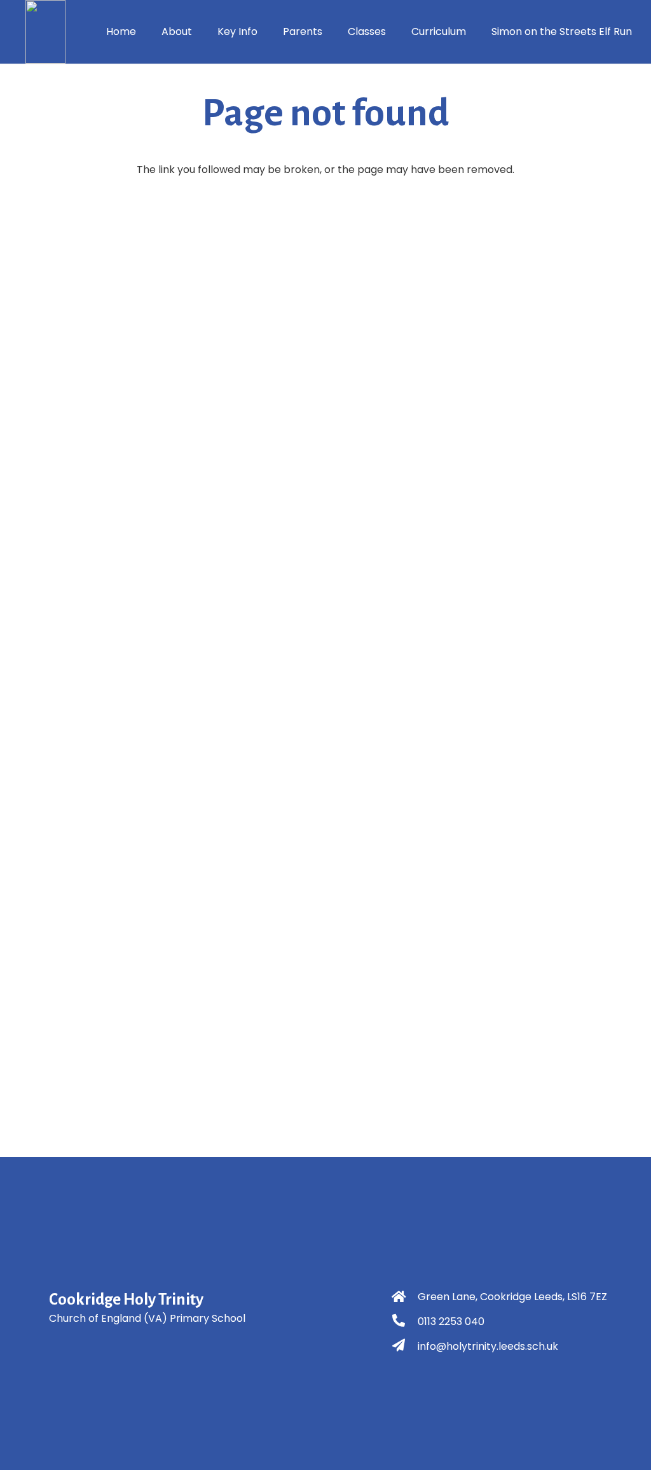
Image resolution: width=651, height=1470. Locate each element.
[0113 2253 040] (405, 1321)
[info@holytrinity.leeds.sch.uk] (405, 1346)
